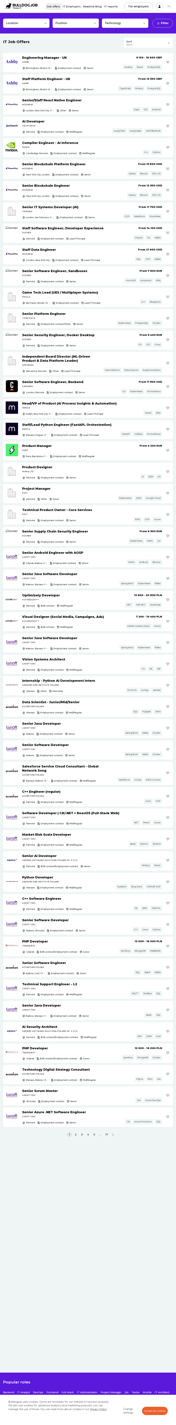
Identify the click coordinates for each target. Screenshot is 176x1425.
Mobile (147, 1392)
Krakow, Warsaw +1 (35, 584)
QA (127, 1392)
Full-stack (67, 1392)
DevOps (38, 1392)
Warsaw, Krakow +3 (36, 780)
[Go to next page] (113, 1135)
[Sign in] (159, 6)
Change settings (128, 1410)
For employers (138, 6)
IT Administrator (87, 1392)
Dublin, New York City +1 (38, 414)
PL (169, 6)
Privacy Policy (98, 1409)
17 (106, 1134)
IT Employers (72, 6)
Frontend (52, 1392)
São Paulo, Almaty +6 (37, 303)
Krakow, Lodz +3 (34, 973)
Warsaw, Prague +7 (36, 435)
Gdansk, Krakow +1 (35, 563)
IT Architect (162, 1392)
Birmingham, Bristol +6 (38, 68)
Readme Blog (92, 6)
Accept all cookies (155, 1410)
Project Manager (111, 1392)
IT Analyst (23, 1392)
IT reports (111, 6)
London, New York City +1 (39, 110)
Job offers (53, 6)
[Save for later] (168, 62)
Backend (8, 1392)
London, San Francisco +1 (38, 217)
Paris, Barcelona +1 (35, 456)
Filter (165, 23)
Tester (136, 1392)
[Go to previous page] (63, 1135)
